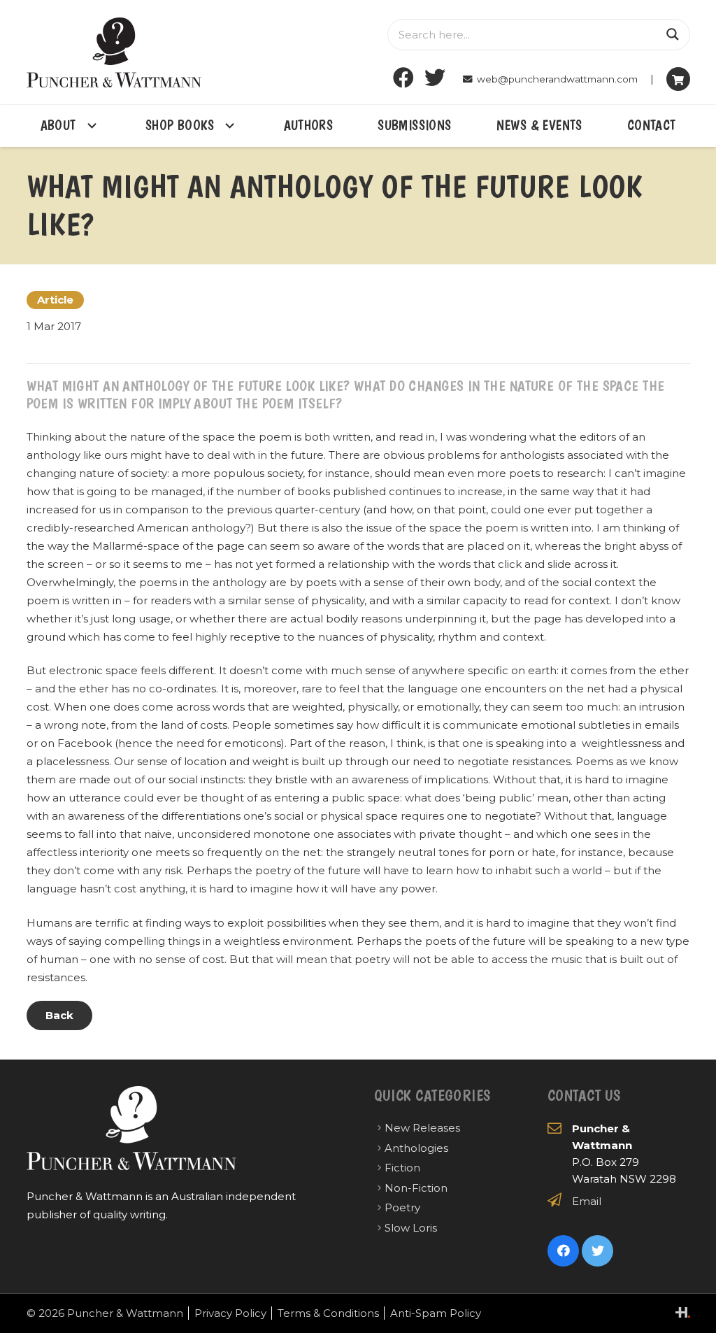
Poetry (402, 1207)
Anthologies (416, 1148)
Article (55, 299)
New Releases (422, 1127)
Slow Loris (411, 1227)
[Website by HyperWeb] (682, 1312)
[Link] (114, 52)
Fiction (402, 1167)
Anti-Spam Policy (435, 1313)
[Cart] (678, 79)
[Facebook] (403, 78)
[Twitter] (434, 78)
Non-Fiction (416, 1188)
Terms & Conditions (328, 1313)
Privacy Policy (230, 1313)
